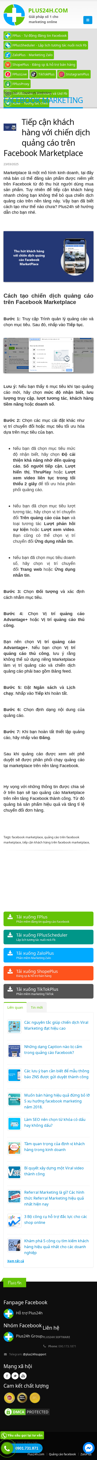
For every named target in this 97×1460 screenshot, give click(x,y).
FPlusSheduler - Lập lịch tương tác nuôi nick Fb (49, 45)
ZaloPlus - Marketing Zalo (32, 55)
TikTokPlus (46, 74)
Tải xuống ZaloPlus (35, 955)
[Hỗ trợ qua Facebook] (89, 1448)
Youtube (23, 1375)
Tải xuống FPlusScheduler (41, 937)
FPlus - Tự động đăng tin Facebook (39, 35)
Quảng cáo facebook (62, 1454)
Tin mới (37, 1007)
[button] (89, 1448)
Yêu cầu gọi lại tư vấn (25, 1435)
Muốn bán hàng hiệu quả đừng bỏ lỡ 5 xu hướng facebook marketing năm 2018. (57, 1101)
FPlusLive (19, 74)
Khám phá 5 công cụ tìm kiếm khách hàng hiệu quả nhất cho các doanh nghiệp (56, 1246)
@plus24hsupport (34, 1354)
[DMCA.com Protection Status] (27, 1411)
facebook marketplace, (28, 837)
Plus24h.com (36, 1454)
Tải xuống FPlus (42, 919)
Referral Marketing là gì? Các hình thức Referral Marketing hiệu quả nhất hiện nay (54, 1198)
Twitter (15, 1375)
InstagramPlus (77, 74)
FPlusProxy (20, 84)
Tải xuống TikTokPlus (37, 991)
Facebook (7, 1375)
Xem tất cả (15, 1261)
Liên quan (15, 1007)
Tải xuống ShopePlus (37, 973)
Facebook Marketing (36, 92)
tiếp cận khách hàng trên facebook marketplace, (56, 842)
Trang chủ (10, 92)
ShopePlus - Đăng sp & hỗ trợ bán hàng (43, 64)
